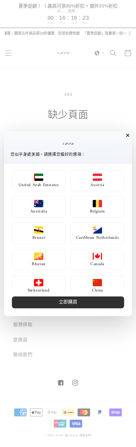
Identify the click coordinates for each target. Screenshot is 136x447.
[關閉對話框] (127, 135)
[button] (38, 180)
